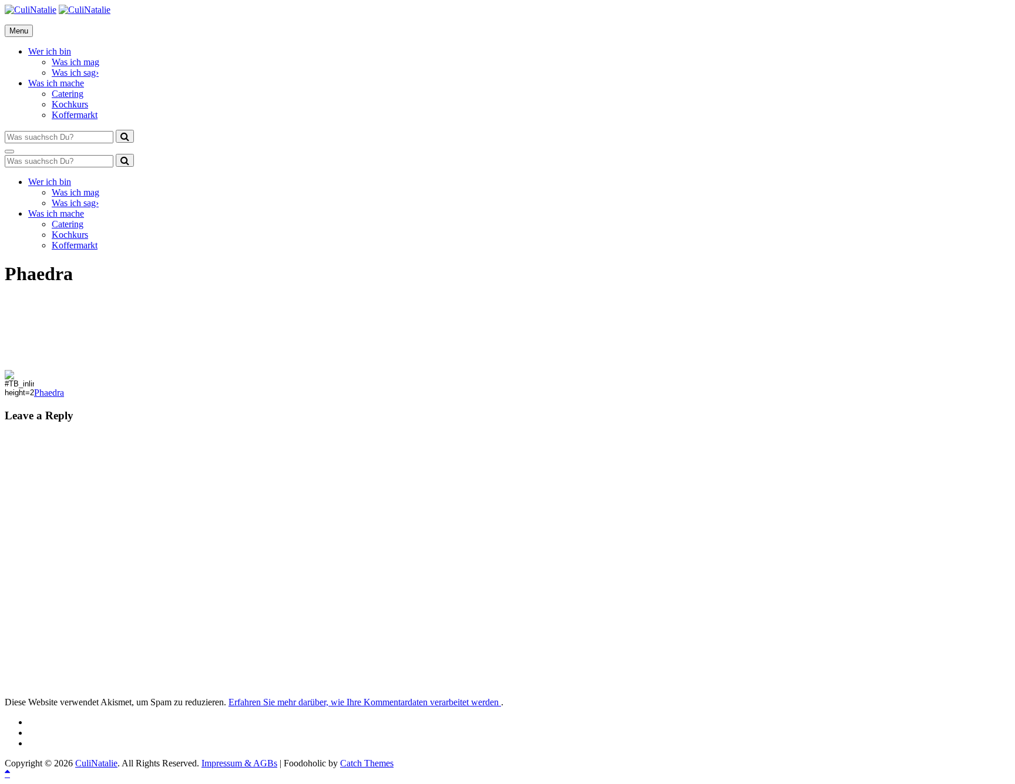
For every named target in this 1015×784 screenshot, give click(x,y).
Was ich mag (75, 62)
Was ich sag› (75, 73)
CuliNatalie (96, 763)
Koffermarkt (75, 115)
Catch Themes (367, 763)
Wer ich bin (49, 51)
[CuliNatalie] (84, 10)
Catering (67, 94)
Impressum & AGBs (239, 763)
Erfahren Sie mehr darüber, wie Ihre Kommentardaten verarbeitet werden (364, 702)
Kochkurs (70, 104)
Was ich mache (56, 83)
